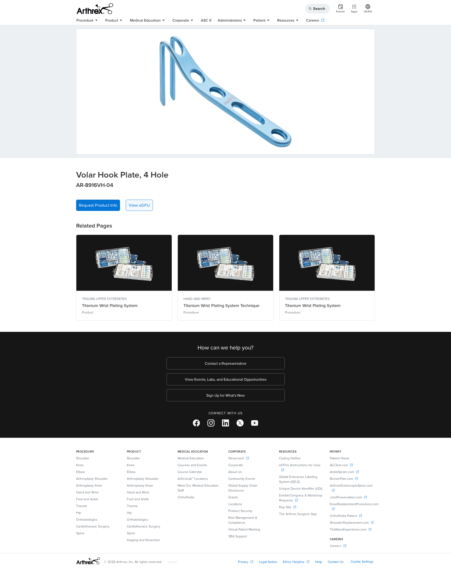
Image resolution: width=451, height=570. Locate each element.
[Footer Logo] (88, 560)
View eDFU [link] (139, 205)
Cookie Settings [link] (362, 561)
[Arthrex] (95, 8)
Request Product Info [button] (98, 205)
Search (316, 8)
